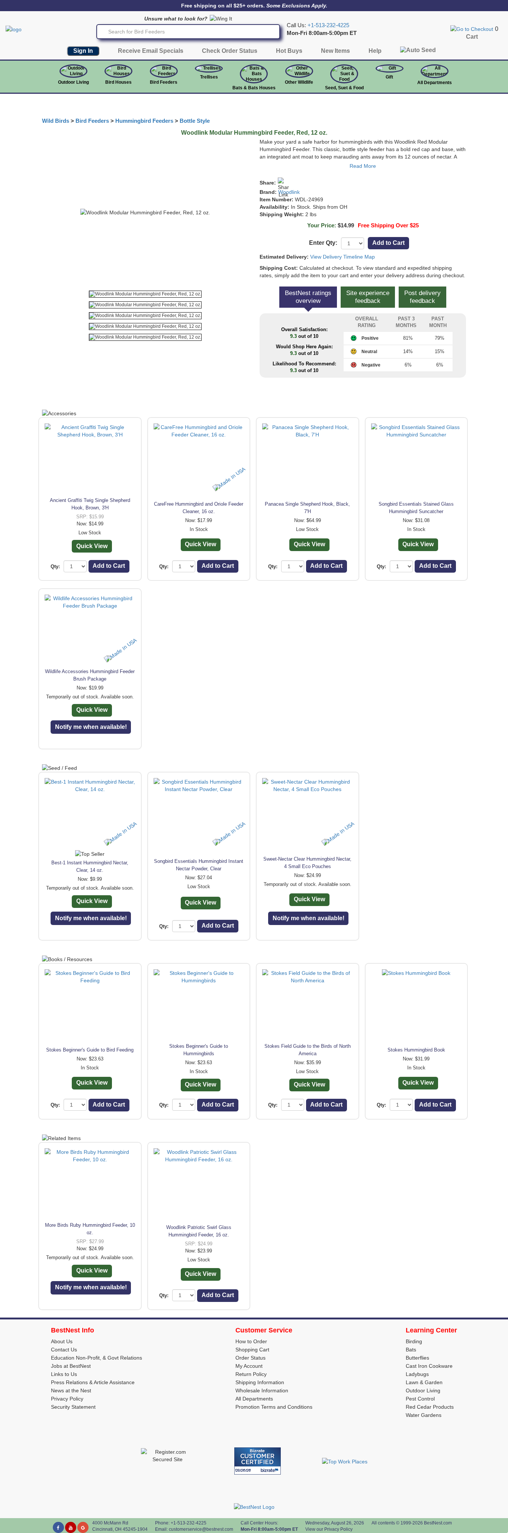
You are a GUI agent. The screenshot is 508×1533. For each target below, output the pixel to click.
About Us (62, 1341)
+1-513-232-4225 (328, 25)
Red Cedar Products (430, 1407)
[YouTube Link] (70, 1527)
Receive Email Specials (150, 51)
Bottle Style (195, 121)
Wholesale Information (261, 1390)
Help (375, 51)
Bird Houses (118, 82)
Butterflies (417, 1358)
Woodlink (289, 192)
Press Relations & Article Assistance (93, 1382)
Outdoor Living (73, 82)
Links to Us (64, 1374)
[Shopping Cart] (471, 29)
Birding (414, 1341)
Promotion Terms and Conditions (273, 1407)
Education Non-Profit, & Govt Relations (96, 1358)
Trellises (209, 77)
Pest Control (420, 1399)
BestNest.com (438, 1523)
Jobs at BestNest (71, 1366)
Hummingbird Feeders (144, 121)
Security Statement (73, 1407)
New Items (335, 51)
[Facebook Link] (58, 1527)
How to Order (251, 1341)
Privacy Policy (67, 1399)
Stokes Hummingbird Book (416, 1050)
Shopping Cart (252, 1350)
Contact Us (64, 1350)
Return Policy (251, 1374)
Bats (411, 1350)
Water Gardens (423, 1415)
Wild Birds (55, 121)
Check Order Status (229, 51)
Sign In (83, 51)
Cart (472, 36)
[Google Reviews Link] (83, 1527)
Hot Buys (289, 51)
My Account (249, 1366)
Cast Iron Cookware (429, 1366)
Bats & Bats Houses (254, 87)
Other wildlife (299, 82)
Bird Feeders (163, 82)
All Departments (434, 82)
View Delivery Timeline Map (342, 257)
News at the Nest (71, 1390)
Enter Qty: (323, 243)
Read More (363, 166)
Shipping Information (259, 1382)
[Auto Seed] (418, 52)
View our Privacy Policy (329, 1529)
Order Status (250, 1358)
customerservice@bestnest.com (201, 1529)
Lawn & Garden (424, 1382)
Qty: (55, 566)
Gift (389, 77)
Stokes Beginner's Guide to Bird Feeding (90, 1050)
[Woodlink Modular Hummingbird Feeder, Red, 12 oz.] (145, 294)
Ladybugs (417, 1374)
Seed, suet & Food (344, 87)
